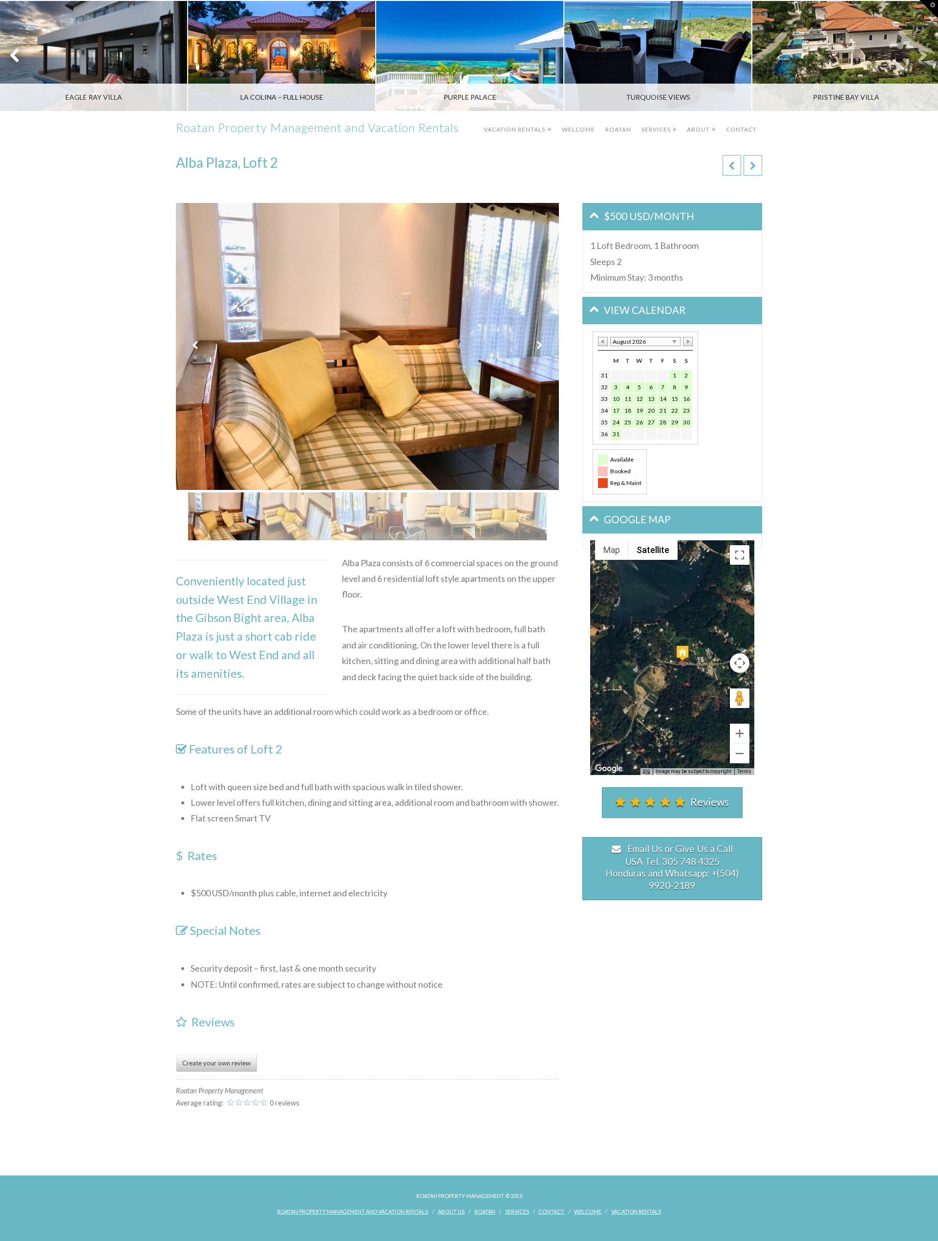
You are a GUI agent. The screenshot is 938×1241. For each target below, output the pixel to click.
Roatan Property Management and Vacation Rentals (317, 127)
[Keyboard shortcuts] (646, 772)
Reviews (709, 802)
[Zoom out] (739, 753)
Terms (744, 771)
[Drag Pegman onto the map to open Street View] (739, 698)
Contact (741, 129)
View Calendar (645, 310)
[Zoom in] (739, 733)
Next (917, 56)
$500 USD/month (649, 216)
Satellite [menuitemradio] (653, 550)
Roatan (618, 129)
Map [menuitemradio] (611, 550)
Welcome (578, 129)
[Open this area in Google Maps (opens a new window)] (609, 768)
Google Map (637, 519)
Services (657, 122)
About (700, 122)
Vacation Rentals (516, 122)
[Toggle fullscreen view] (739, 555)
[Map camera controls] (739, 663)
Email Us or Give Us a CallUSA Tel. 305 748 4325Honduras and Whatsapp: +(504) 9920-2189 (672, 867)
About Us (451, 1211)
